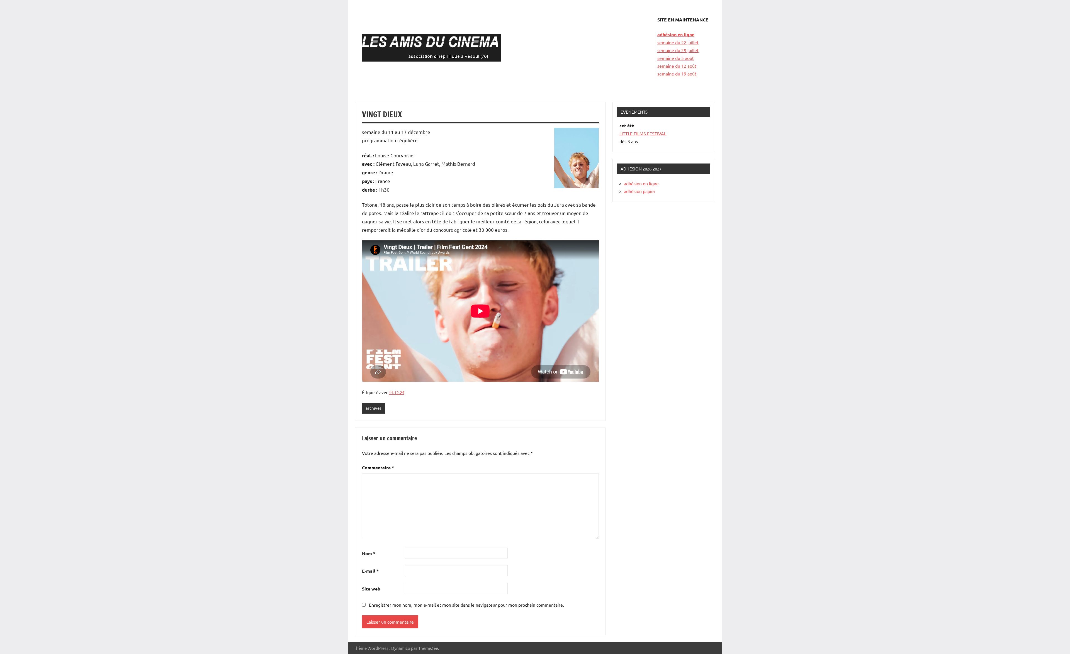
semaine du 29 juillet (678, 50)
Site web (371, 589)
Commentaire (378, 467)
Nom (368, 553)
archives (373, 408)
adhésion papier (639, 191)
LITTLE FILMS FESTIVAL (642, 133)
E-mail (370, 571)
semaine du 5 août (675, 58)
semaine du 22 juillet (678, 42)
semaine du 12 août (676, 66)
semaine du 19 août (676, 73)
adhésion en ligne (675, 34)
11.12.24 (396, 392)
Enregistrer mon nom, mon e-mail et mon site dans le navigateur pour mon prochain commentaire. (466, 604)
